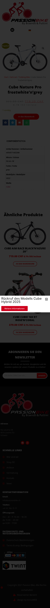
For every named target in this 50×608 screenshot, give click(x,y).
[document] (25, 304)
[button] (46, 299)
